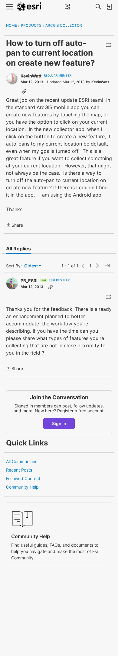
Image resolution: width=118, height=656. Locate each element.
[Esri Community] (29, 7)
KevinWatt (31, 75)
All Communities (21, 461)
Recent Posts (19, 469)
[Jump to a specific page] (107, 266)
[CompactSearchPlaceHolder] (98, 6)
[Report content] (108, 45)
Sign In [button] (59, 423)
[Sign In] (109, 6)
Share (14, 225)
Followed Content (23, 478)
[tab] (18, 248)
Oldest (31, 266)
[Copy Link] (24, 91)
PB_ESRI (29, 280)
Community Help (22, 486)
